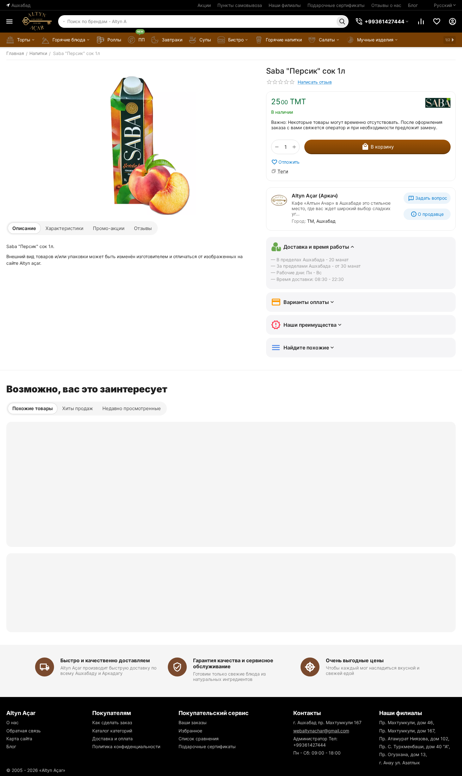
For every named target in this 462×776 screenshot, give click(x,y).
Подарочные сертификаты (336, 5)
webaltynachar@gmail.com (321, 730)
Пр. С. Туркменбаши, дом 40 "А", (414, 746)
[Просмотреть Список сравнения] (421, 21)
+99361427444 (309, 745)
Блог (413, 5)
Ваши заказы (193, 722)
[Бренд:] (438, 103)
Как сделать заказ (112, 722)
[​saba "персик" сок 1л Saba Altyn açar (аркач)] (129, 140)
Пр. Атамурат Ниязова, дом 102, (414, 738)
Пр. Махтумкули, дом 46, (406, 722)
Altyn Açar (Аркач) (315, 195)
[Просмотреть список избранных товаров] (436, 21)
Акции (204, 5)
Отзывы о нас (386, 5)
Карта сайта (19, 738)
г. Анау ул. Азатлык (399, 762)
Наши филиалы (285, 5)
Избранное (190, 730)
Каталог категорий (112, 730)
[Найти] (342, 21)
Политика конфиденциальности (126, 746)
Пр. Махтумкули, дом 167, (407, 730)
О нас (12, 722)
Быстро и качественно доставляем (105, 660)
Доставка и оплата (112, 738)
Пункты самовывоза (239, 5)
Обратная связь (23, 730)
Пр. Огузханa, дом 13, (403, 754)
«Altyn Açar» (52, 770)
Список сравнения (199, 738)
